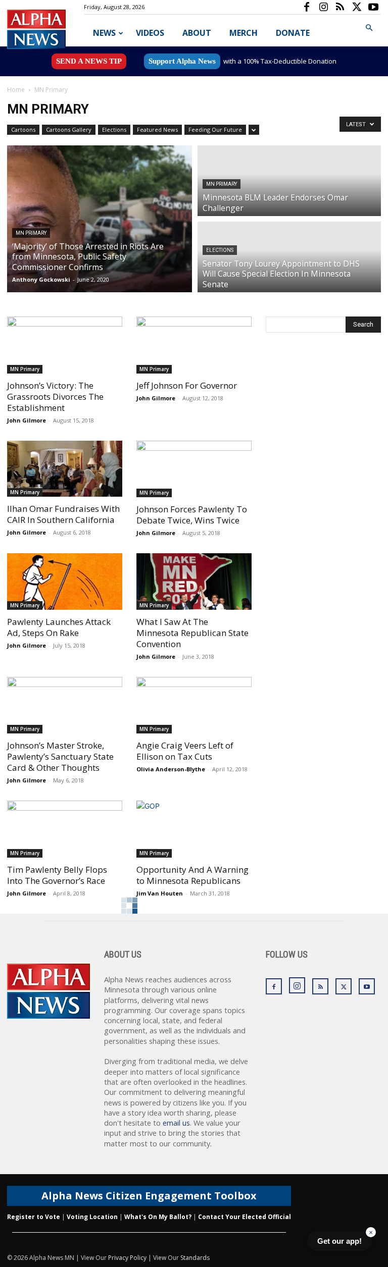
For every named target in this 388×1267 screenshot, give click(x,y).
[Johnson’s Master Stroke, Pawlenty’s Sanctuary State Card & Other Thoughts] (64, 705)
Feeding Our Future (215, 129)
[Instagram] (323, 7)
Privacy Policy (127, 1257)
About (196, 32)
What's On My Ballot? (157, 1216)
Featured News (157, 129)
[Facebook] (306, 7)
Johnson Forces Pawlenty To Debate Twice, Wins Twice (191, 514)
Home (16, 89)
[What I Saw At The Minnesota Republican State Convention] (194, 581)
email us (176, 1123)
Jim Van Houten (159, 893)
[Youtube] (373, 7)
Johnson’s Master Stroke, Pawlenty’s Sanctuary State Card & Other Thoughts (60, 756)
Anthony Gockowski (41, 279)
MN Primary (31, 233)
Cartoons (23, 129)
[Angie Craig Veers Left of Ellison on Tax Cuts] (194, 705)
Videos (150, 32)
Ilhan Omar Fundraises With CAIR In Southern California (63, 514)
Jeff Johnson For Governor (186, 385)
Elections (114, 129)
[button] (369, 28)
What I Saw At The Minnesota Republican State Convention (192, 633)
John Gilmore (26, 420)
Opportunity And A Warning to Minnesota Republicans (192, 875)
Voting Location (92, 1216)
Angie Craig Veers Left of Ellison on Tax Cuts (184, 751)
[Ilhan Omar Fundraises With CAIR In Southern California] (64, 469)
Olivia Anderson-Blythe (170, 769)
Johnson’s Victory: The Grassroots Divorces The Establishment (55, 396)
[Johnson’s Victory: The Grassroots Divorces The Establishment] (64, 345)
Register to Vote (33, 1216)
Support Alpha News (182, 61)
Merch (243, 32)
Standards (195, 1257)
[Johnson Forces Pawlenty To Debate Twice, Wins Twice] (194, 469)
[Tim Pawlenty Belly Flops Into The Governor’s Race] (64, 829)
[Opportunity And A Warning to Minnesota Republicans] (194, 829)
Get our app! (339, 1241)
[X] (356, 7)
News (104, 32)
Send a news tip (89, 61)
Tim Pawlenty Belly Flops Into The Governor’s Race (57, 875)
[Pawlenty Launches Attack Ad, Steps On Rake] (64, 581)
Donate (293, 32)
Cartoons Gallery (68, 129)
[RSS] (340, 7)
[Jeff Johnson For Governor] (194, 345)
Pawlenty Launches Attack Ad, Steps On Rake (59, 627)
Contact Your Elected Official (244, 1216)
